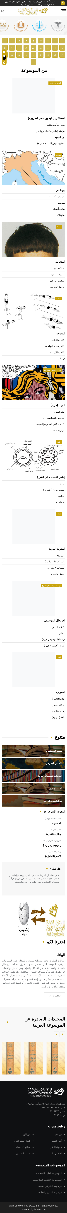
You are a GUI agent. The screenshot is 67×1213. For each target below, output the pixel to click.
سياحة (58, 155)
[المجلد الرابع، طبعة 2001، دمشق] (33, 1058)
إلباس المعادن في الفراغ (51, 477)
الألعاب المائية (58, 340)
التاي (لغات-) (58, 699)
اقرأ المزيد (57, 996)
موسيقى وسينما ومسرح (51, 585)
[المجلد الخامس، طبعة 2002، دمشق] (10, 1058)
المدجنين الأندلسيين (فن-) (52, 418)
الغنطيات (60, 502)
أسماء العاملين (23, 1153)
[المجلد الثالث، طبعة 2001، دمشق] (55, 1058)
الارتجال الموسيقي (54, 620)
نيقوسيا (61, 203)
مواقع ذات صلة (23, 1147)
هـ (12, 54)
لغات (59, 657)
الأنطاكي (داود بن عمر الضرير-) (46, 118)
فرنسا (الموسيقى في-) (53, 639)
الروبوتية (61, 555)
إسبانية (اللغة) (58, 711)
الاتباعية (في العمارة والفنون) (50, 424)
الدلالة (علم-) (58, 705)
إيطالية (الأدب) (53, 834)
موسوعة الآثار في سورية (50, 1186)
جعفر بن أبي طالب (56, 125)
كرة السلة (60, 358)
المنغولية (60, 261)
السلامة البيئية (58, 268)
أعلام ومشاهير (55, 83)
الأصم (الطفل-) (53, 856)
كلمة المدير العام (22, 1141)
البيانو (62, 633)
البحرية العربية (57, 548)
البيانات (60, 955)
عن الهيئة (25, 1134)
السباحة (60, 333)
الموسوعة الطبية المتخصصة (48, 1173)
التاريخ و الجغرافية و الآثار (51, 841)
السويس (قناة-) (57, 196)
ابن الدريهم (60, 137)
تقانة (59, 514)
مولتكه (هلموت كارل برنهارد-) (50, 131)
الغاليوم (61, 496)
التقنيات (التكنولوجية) (53, 818)
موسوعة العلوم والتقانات (50, 1192)
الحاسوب (56, 823)
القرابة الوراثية (58, 274)
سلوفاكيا (61, 215)
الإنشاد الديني (58, 627)
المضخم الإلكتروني (56, 568)
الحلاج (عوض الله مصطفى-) (51, 143)
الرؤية (62, 483)
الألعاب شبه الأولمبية (55, 346)
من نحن (58, 1134)
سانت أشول (59, 209)
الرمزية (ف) (59, 430)
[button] (62, 1034)
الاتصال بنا (57, 1153)
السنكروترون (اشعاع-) (54, 490)
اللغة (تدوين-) (58, 717)
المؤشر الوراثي (57, 280)
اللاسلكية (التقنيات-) (55, 561)
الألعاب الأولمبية (57, 352)
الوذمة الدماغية (57, 287)
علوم (59, 442)
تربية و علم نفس (55, 852)
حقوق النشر (56, 1147)
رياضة (58, 298)
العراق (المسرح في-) (54, 645)
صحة (59, 227)
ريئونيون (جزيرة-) (52, 845)
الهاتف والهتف (58, 574)
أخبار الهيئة (56, 1141)
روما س (60, 190)
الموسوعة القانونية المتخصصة (47, 1180)
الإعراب (60, 692)
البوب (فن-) (58, 405)
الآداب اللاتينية (56, 830)
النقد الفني (59, 412)
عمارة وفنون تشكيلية (52, 370)
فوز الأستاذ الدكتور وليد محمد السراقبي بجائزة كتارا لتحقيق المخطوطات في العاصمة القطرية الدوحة (30, 3)
